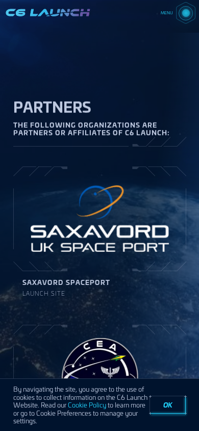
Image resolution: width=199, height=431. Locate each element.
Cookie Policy (87, 404)
